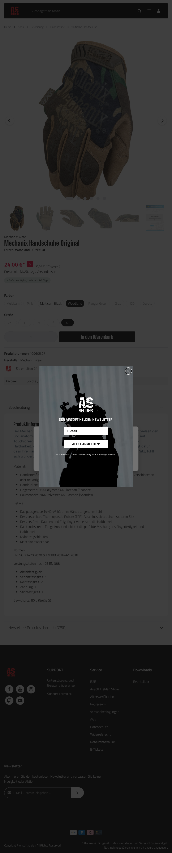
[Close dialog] (128, 371)
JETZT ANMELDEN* (86, 444)
